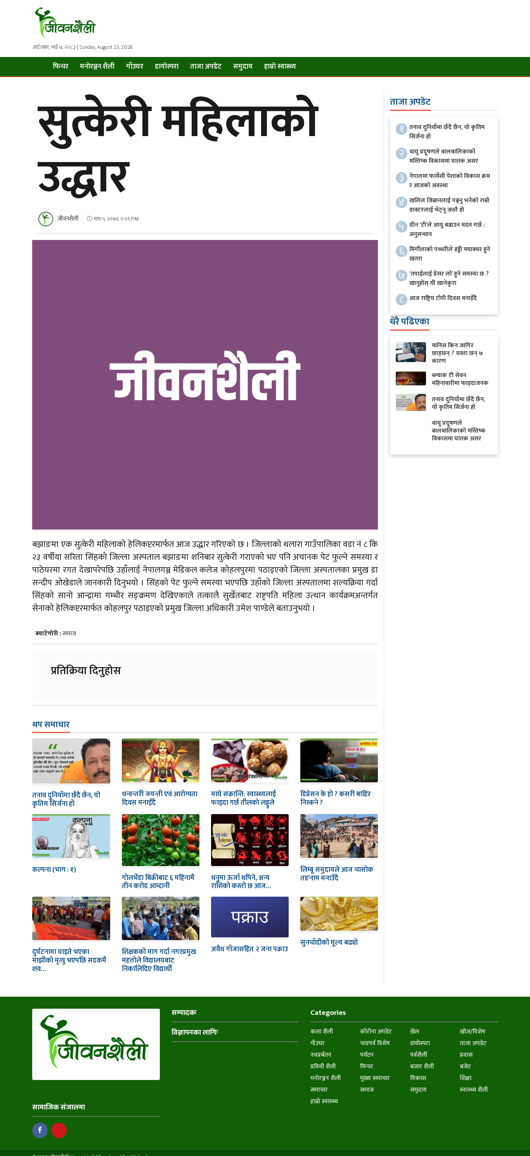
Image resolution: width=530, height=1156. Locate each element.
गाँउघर (134, 66)
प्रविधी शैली (323, 1066)
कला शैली (321, 1032)
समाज (69, 633)
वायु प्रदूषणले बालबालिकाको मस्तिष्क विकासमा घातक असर (443, 156)
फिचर (60, 66)
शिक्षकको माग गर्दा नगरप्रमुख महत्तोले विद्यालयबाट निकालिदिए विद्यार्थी (159, 960)
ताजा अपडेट (206, 66)
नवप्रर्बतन (320, 1055)
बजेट (465, 1066)
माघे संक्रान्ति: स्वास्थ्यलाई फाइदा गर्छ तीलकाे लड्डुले (243, 798)
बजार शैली (422, 1066)
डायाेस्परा (166, 66)
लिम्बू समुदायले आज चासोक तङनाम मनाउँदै (336, 874)
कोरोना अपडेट (375, 1032)
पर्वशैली (418, 1055)
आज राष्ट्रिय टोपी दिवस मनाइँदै (443, 298)
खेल (414, 1032)
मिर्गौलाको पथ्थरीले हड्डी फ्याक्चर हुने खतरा (449, 254)
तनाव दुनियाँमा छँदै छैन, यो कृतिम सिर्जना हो (66, 800)
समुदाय (243, 66)
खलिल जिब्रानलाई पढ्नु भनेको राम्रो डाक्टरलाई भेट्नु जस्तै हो (449, 205)
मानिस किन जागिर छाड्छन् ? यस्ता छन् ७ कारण (457, 353)
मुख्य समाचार (375, 1078)
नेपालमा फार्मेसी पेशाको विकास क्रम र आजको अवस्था (449, 181)
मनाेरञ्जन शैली (97, 66)
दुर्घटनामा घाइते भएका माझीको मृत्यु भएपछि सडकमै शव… (69, 960)
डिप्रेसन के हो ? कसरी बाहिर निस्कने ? (335, 798)
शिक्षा (465, 1078)
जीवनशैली (68, 219)
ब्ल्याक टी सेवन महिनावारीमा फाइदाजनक (460, 379)
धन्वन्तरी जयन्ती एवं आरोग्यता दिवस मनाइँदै (159, 798)
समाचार (319, 1090)
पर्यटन (367, 1055)
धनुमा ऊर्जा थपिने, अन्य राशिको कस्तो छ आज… (241, 882)
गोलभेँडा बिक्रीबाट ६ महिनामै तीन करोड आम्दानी (158, 882)
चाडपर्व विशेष (375, 1043)
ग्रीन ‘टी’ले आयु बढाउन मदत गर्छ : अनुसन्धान (447, 230)
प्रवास (466, 1055)
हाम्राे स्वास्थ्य (280, 66)
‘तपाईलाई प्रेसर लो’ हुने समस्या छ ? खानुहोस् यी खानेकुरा (449, 278)
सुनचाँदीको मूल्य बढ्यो (329, 943)
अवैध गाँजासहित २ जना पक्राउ (249, 949)
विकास (418, 1078)
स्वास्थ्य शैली (474, 1090)
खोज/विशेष (472, 1032)
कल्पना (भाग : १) (54, 870)
